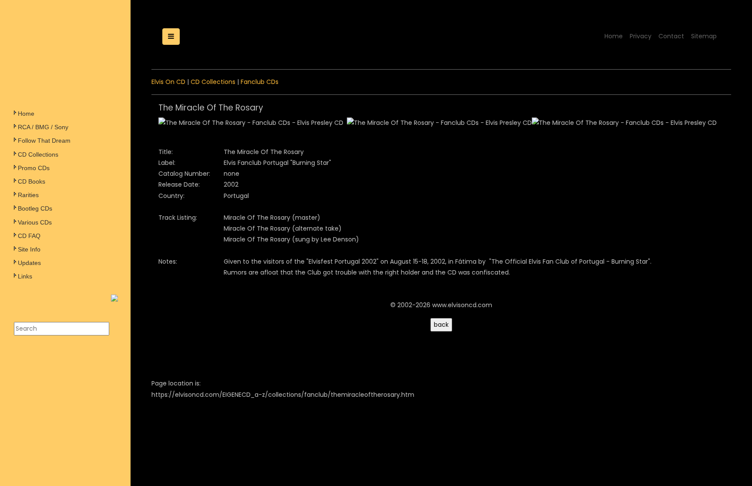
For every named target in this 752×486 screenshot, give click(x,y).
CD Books (31, 181)
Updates (29, 262)
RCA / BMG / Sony (43, 127)
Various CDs (35, 222)
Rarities (28, 194)
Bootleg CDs (35, 208)
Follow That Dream (44, 140)
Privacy (640, 36)
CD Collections (38, 154)
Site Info (29, 249)
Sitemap (704, 36)
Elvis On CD (168, 81)
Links (25, 276)
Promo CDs (34, 167)
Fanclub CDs (260, 81)
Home (26, 113)
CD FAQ (29, 235)
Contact (671, 36)
